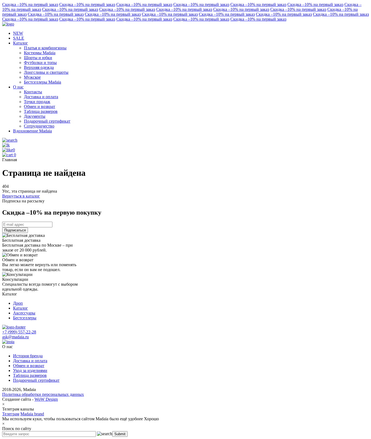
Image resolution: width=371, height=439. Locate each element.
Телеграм (10, 414)
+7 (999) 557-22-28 (19, 332)
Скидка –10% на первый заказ (30, 4)
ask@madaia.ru (15, 337)
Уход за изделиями (30, 370)
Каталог (20, 308)
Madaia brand (32, 414)
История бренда (28, 356)
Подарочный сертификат (36, 380)
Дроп (18, 303)
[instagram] (8, 341)
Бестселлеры (24, 318)
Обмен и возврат (28, 365)
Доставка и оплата (30, 360)
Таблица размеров (30, 375)
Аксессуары (24, 313)
